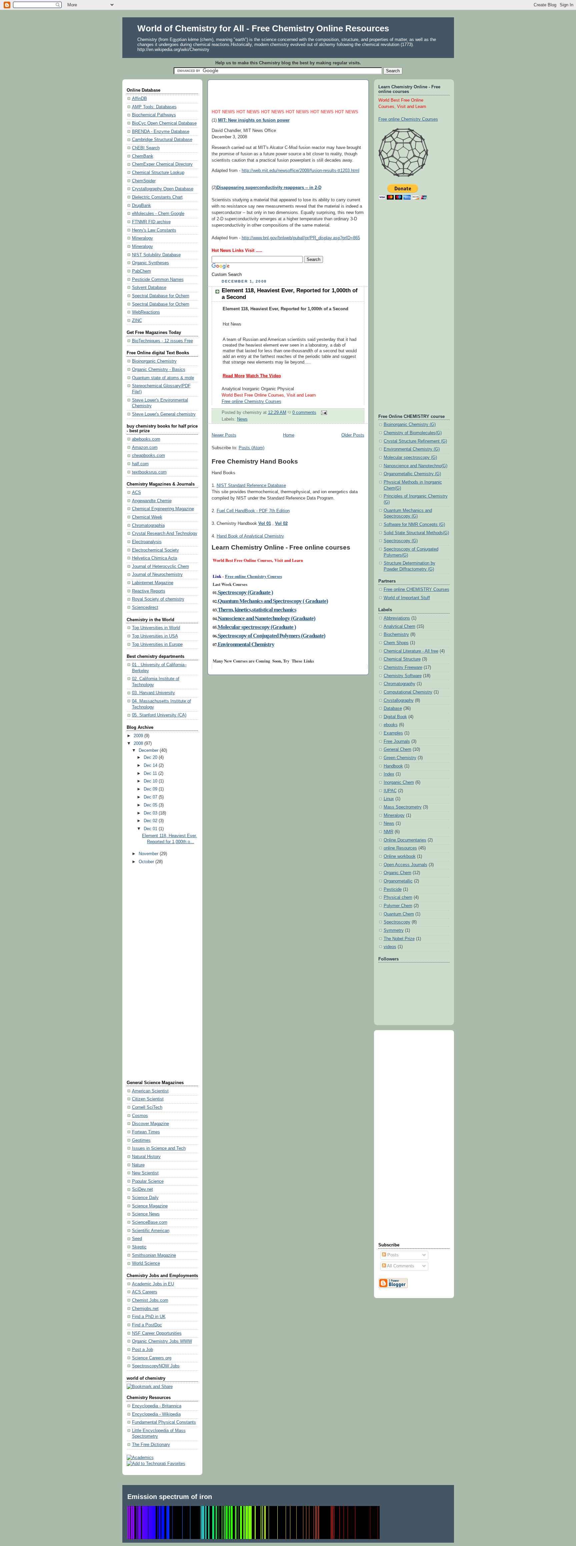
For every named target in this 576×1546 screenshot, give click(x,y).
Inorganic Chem (399, 782)
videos (390, 946)
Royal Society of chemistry (158, 599)
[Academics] (140, 1457)
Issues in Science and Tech (159, 1148)
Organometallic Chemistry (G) (412, 474)
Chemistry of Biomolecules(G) (413, 433)
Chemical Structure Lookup (158, 172)
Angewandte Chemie (152, 501)
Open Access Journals (405, 864)
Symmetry (394, 930)
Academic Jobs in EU (153, 1284)
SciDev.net (142, 1189)
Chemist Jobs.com (150, 1300)
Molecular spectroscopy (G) (410, 457)
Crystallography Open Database (162, 189)
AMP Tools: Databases (154, 107)
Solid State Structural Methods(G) (416, 533)
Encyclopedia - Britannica (156, 1406)
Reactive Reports (148, 591)
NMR (388, 831)
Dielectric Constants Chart (157, 197)
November (149, 853)
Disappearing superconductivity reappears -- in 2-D (269, 187)
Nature (138, 1165)
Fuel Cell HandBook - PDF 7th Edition (253, 511)
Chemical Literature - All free (411, 651)
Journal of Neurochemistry (157, 574)
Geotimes (141, 1140)
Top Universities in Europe (157, 644)
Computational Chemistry (408, 692)
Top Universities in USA (155, 636)
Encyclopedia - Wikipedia (156, 1414)
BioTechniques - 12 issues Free (162, 341)
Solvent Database (149, 287)
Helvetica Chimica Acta (154, 558)
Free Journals (397, 741)
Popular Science (148, 1181)
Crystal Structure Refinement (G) (415, 441)
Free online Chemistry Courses (253, 576)
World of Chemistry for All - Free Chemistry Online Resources (263, 28)
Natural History (146, 1156)
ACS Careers (144, 1292)
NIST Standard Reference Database (251, 485)
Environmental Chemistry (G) (412, 449)
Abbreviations (397, 618)
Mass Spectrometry (403, 807)
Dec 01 (151, 828)
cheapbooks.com (148, 455)
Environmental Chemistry (246, 644)
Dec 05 (151, 805)
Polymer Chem (398, 905)
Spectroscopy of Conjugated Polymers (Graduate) (271, 636)
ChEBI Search (146, 148)
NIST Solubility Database (156, 255)
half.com (140, 464)
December (149, 750)
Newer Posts (224, 435)
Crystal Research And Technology (164, 533)
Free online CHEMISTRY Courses (416, 589)
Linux (389, 798)
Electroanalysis (147, 542)
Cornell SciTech (147, 1107)
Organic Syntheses (150, 263)
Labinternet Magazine (152, 583)
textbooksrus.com (149, 472)
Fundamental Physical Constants (164, 1422)
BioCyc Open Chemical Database (164, 123)
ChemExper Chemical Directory (162, 164)
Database (393, 708)
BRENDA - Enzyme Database (160, 131)
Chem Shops (396, 643)
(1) (215, 120)
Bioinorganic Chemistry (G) (410, 424)
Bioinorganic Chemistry (154, 361)
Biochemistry (396, 634)
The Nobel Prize (399, 938)
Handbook (393, 766)
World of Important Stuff (407, 598)
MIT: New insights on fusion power (254, 120)
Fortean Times (146, 1132)
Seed (137, 1238)
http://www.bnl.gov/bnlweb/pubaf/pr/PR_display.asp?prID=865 (301, 238)
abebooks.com (146, 439)
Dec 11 (151, 773)
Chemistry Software (403, 676)
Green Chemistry (400, 758)
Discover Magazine (150, 1123)
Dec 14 (151, 765)
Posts (392, 1255)
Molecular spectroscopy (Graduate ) (257, 627)
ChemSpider (144, 181)
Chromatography (399, 684)
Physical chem (398, 897)
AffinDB (139, 98)
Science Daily (145, 1197)
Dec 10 (151, 781)
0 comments (304, 412)
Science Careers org (151, 1358)
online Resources (400, 848)
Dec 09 (151, 789)
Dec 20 (151, 757)
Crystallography (399, 700)
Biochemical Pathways (154, 115)
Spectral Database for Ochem (160, 296)
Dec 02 (151, 820)
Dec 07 (151, 797)
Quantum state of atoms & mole (163, 378)
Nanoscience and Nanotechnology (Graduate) (266, 618)
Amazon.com (145, 447)
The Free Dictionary (151, 1444)
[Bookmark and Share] (150, 1386)
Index (389, 774)
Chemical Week (147, 517)
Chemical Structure (402, 659)
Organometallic (398, 881)
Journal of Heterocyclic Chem (160, 566)
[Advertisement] (153, 973)
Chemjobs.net (145, 1308)
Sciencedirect (145, 607)
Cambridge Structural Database (162, 139)
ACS (136, 492)
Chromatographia (148, 525)
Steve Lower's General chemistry (164, 414)
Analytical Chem (399, 626)
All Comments (400, 1266)
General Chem (397, 749)
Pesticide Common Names (158, 279)
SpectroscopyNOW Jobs (156, 1366)
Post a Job (142, 1349)
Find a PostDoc (147, 1325)
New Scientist (145, 1173)
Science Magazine (150, 1206)
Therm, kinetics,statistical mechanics (257, 610)
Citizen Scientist (148, 1099)
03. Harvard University (153, 693)
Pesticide (393, 889)
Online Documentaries (405, 840)
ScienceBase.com (149, 1222)
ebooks (391, 725)
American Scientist (150, 1091)
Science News (146, 1214)
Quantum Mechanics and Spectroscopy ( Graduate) (273, 601)
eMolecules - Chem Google (158, 213)
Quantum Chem (399, 914)
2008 (139, 743)
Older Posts (352, 435)
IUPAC (390, 790)
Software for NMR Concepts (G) (414, 524)
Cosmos (140, 1115)
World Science (146, 1263)
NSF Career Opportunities (157, 1333)
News (242, 419)
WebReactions (146, 312)
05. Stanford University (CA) (159, 715)
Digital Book (395, 717)
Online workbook (400, 856)
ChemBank (142, 156)
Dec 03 (151, 813)
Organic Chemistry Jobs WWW (162, 1341)
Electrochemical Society (155, 550)
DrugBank (141, 205)
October (147, 861)
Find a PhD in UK (149, 1316)
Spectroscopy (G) (401, 541)
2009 (139, 736)
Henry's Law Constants (154, 230)
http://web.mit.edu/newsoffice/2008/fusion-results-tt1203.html (300, 170)
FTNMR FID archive (151, 222)
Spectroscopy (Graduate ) (245, 592)
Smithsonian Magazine (154, 1255)
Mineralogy (142, 238)
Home (288, 435)
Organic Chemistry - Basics (158, 369)
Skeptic (139, 1247)
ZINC (137, 320)
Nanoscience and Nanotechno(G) (415, 466)
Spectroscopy (397, 922)
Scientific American (150, 1230)
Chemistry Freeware (403, 667)
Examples (393, 733)
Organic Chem (397, 872)
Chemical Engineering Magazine (163, 509)
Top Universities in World (156, 628)
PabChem (141, 271)
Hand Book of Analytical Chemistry (250, 536)
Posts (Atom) (251, 448)
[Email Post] (323, 412)
